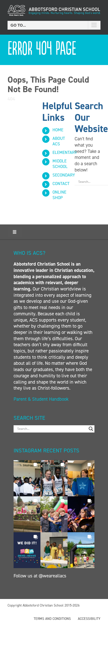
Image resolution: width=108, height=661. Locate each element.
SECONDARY (63, 175)
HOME (57, 130)
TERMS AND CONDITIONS (52, 618)
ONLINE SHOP (59, 194)
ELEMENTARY (64, 152)
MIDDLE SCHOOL (60, 163)
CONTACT (61, 183)
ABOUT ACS (58, 141)
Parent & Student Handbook (42, 399)
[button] (27, 478)
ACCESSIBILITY (89, 618)
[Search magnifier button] (90, 428)
